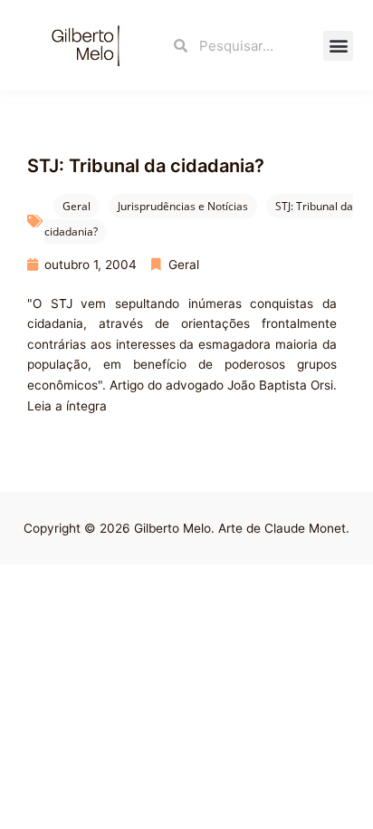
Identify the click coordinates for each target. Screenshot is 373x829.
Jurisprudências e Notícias (183, 206)
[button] (338, 46)
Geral (76, 206)
